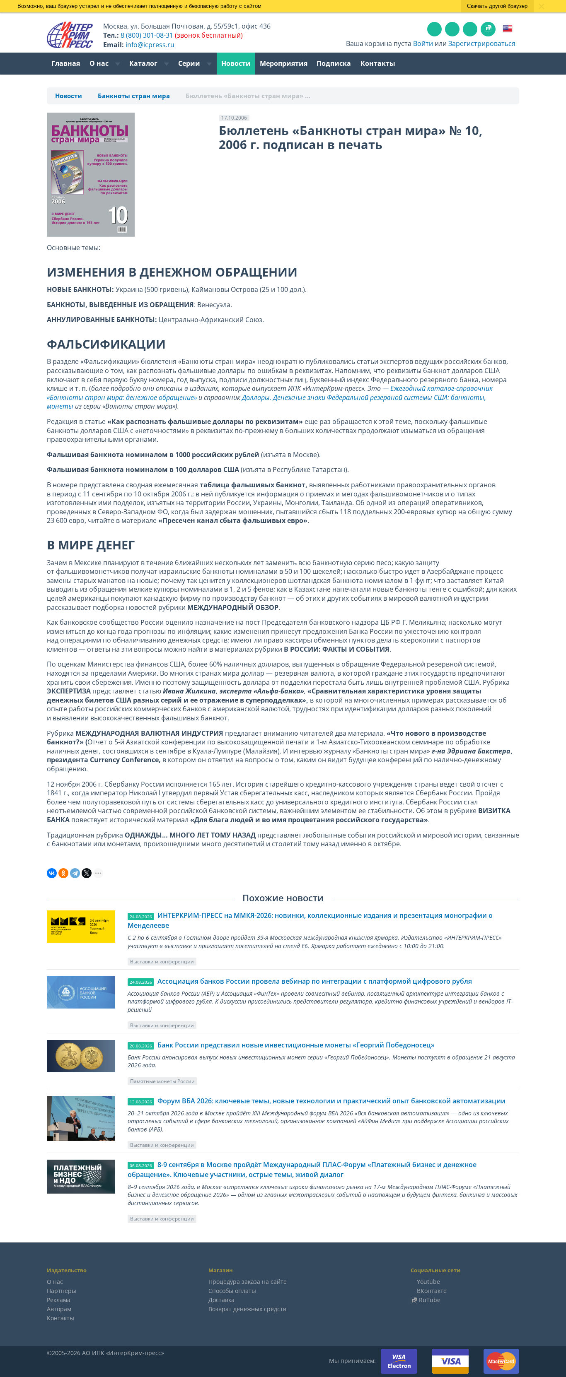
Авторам (59, 1309)
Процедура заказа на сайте (247, 1282)
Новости (236, 63)
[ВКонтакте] (52, 873)
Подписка (334, 63)
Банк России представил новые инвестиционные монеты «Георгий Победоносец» (296, 1045)
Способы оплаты (232, 1291)
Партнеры (61, 1291)
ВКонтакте (432, 1291)
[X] (87, 873)
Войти (423, 43)
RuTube (429, 1300)
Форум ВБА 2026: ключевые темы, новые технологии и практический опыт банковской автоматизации (331, 1100)
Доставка (221, 1300)
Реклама (58, 1300)
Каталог (144, 63)
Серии (190, 63)
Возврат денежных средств (247, 1309)
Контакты (377, 63)
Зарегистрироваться (481, 43)
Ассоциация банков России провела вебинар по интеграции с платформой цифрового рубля (314, 981)
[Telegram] (75, 873)
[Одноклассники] (63, 873)
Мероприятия (283, 63)
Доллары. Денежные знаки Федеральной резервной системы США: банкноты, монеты (266, 402)
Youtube (428, 1282)
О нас (99, 63)
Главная (65, 63)
